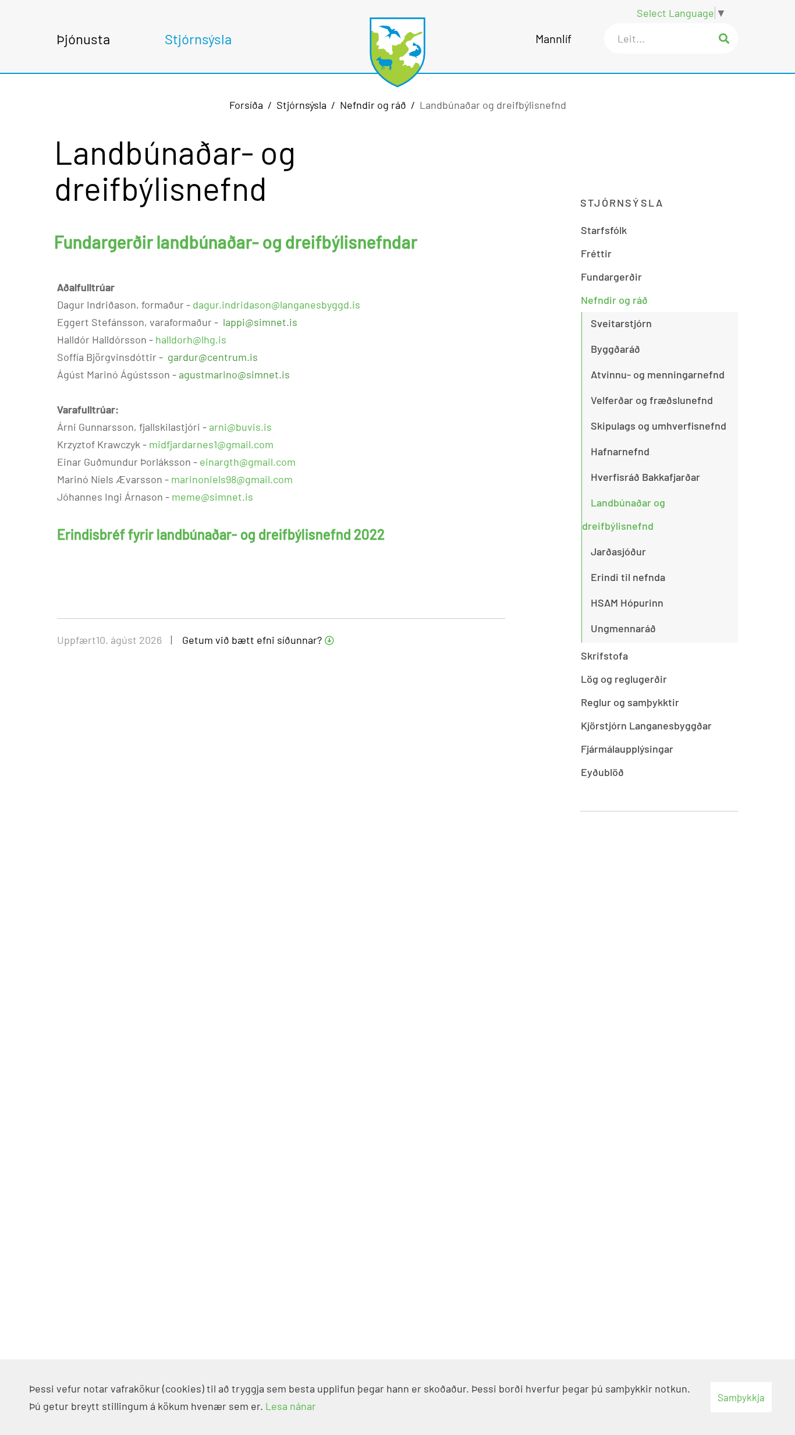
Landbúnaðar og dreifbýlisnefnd (493, 104)
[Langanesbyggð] (397, 46)
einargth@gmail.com (248, 461)
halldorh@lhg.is (190, 339)
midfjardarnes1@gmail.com (211, 444)
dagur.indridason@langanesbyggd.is (276, 304)
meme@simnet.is (212, 496)
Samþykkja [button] (741, 1397)
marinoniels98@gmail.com (232, 479)
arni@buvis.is (240, 426)
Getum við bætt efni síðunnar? (252, 639)
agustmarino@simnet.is (234, 374)
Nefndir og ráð (373, 104)
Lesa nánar (290, 1405)
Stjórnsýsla (301, 104)
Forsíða (246, 104)
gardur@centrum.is (213, 356)
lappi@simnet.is (260, 322)
